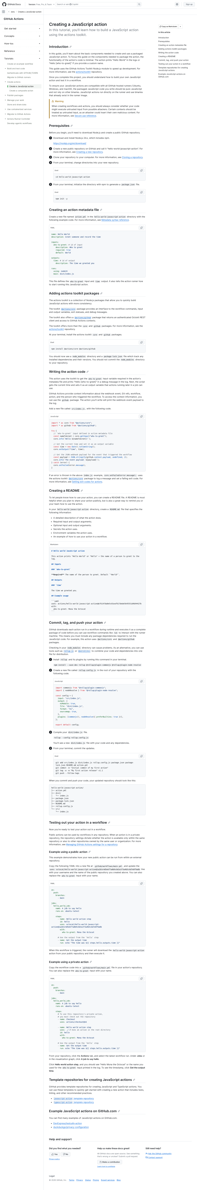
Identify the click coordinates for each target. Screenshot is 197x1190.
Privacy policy (54, 1159)
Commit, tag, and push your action (76, 623)
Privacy (79, 1180)
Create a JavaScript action (29, 12)
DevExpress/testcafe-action (67, 1123)
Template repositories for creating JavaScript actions (90, 1080)
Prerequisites (59, 126)
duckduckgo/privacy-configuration (71, 1127)
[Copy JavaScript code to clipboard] (141, 416)
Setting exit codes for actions (87, 481)
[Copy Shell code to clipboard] (141, 170)
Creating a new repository (89, 152)
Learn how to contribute (106, 1166)
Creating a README (64, 490)
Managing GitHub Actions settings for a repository (91, 844)
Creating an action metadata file (74, 210)
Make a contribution (111, 1162)
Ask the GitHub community (160, 1153)
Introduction (58, 47)
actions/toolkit (83, 71)
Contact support (155, 1157)
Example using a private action (69, 962)
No (67, 1154)
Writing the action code (67, 372)
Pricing (96, 1180)
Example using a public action (68, 852)
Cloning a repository (132, 157)
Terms (71, 1180)
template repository (74, 1098)
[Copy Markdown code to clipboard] (141, 544)
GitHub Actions (14, 18)
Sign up (189, 4)
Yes (56, 1154)
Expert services (108, 1180)
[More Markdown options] (180, 26)
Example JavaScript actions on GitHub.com (83, 1111)
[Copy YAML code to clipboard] (141, 228)
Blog (119, 1180)
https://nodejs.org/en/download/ (69, 143)
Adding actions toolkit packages (74, 293)
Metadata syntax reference (115, 220)
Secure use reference (85, 115)
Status (88, 1180)
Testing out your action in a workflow (78, 822)
